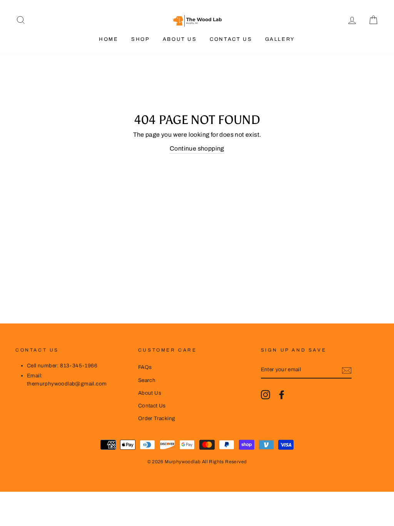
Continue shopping (197, 148)
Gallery (280, 39)
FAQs (145, 367)
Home (108, 39)
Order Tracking (156, 418)
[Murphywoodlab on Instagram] (265, 394)
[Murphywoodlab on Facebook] (281, 394)
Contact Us (231, 39)
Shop (140, 39)
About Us (180, 39)
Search (146, 380)
